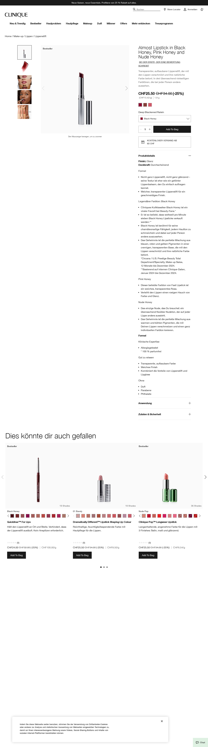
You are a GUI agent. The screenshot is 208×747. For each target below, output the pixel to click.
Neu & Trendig (17, 23)
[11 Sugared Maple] (104, 516)
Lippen (29, 36)
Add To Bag (172, 129)
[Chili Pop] (195, 516)
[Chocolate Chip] (17, 516)
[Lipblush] (64, 516)
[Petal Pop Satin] (154, 516)
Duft (99, 23)
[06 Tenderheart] (88, 516)
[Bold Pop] (190, 516)
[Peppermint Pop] (149, 516)
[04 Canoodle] (83, 516)
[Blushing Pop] (185, 516)
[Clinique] (16, 15)
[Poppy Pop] (159, 516)
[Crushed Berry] (28, 516)
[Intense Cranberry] (54, 516)
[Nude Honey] (145, 105)
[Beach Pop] (180, 516)
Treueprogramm (164, 23)
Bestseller (35, 23)
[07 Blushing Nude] (93, 516)
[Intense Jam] (59, 516)
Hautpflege (72, 23)
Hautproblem (53, 23)
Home (8, 36)
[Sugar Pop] (170, 516)
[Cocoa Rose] (23, 516)
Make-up (18, 36)
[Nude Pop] (144, 516)
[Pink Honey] (150, 105)
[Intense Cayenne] (43, 516)
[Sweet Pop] (175, 516)
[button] (200, 742)
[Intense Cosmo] (48, 516)
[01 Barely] (78, 516)
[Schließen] (162, 721)
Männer (111, 23)
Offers (123, 23)
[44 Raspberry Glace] (130, 516)
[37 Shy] (119, 516)
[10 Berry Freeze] (99, 516)
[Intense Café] (38, 516)
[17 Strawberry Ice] (109, 516)
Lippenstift (40, 36)
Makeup (87, 23)
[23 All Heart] (114, 516)
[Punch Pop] (164, 516)
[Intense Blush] (33, 516)
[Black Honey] (140, 105)
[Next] (67, 516)
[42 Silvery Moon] (125, 516)
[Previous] (9, 516)
